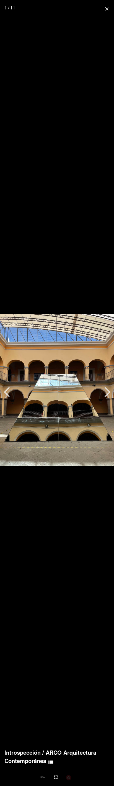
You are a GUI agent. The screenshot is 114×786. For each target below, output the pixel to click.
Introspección (22, 752)
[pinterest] (68, 777)
